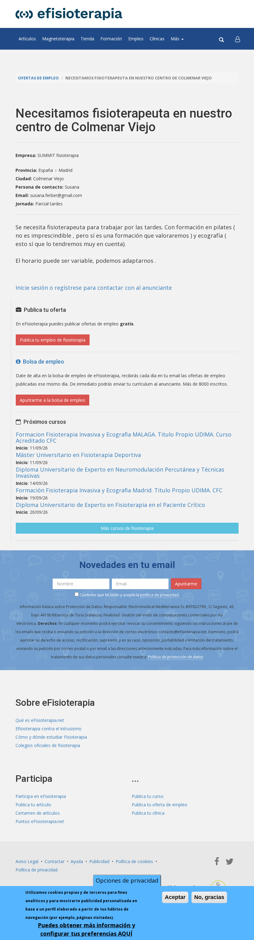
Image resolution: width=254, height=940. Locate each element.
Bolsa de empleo (42, 361)
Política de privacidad (36, 870)
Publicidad (99, 861)
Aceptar (175, 897)
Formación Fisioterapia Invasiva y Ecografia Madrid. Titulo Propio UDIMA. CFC (119, 490)
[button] (237, 39)
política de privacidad (159, 595)
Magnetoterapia (58, 39)
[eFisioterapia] (68, 14)
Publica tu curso (148, 796)
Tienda (87, 39)
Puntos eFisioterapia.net (39, 821)
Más (176, 39)
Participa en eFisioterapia (40, 796)
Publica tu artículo (33, 805)
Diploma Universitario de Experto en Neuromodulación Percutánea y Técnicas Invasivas (120, 472)
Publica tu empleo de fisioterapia (52, 340)
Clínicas (157, 39)
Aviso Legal (26, 861)
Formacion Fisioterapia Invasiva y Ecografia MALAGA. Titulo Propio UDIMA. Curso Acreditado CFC (123, 437)
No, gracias (209, 897)
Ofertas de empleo (38, 78)
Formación (111, 39)
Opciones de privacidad (127, 880)
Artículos (27, 39)
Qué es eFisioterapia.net (39, 720)
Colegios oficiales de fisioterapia (47, 745)
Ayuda (77, 861)
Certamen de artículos (37, 813)
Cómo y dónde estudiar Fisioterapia (51, 737)
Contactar (54, 861)
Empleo (135, 39)
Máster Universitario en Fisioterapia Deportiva (78, 455)
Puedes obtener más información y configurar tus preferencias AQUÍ (86, 929)
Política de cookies (134, 861)
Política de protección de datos (175, 657)
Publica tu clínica (148, 813)
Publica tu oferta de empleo (159, 805)
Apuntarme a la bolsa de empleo (52, 400)
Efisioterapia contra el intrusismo (48, 729)
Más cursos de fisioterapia (127, 528)
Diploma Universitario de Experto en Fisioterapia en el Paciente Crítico (110, 504)
